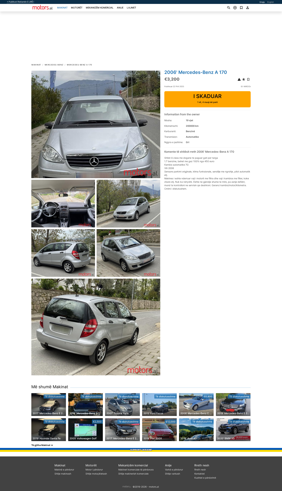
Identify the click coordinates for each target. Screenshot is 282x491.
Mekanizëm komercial (99, 7)
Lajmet (131, 7)
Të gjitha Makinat (40, 445)
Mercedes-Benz (54, 65)
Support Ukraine (141, 449)
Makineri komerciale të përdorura (136, 469)
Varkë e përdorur (174, 469)
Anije (120, 7)
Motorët (76, 7)
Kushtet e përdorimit (205, 477)
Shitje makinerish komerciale (133, 473)
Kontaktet (199, 473)
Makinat (62, 7)
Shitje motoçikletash (96, 473)
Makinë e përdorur (64, 469)
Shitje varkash (172, 473)
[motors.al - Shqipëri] (127, 486)
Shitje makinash (63, 473)
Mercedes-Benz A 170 (79, 65)
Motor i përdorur (94, 469)
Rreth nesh (201, 465)
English (270, 2)
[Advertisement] (141, 38)
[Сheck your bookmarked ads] (241, 7)
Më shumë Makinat (49, 386)
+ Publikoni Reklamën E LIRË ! (20, 2)
